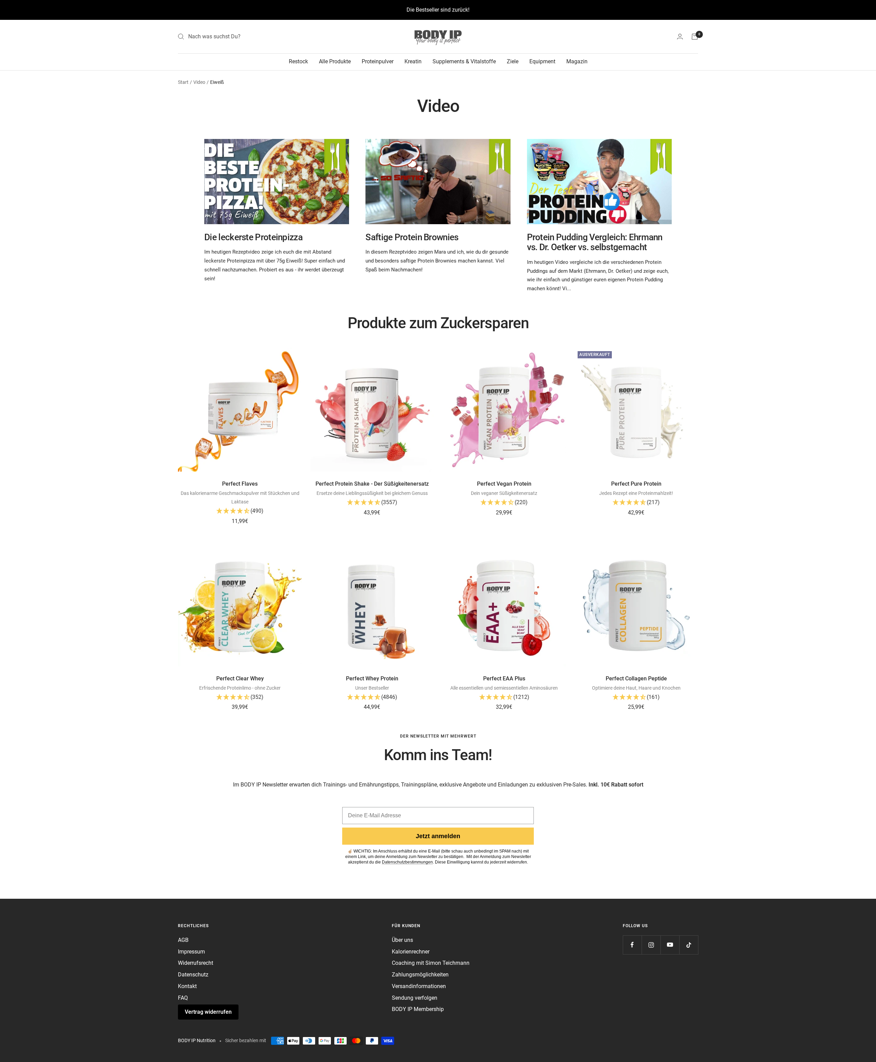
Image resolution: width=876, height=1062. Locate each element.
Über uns (402, 940)
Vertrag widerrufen (208, 1012)
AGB (183, 940)
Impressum (191, 951)
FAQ (183, 998)
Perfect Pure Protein (636, 484)
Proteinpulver (378, 61)
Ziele (512, 61)
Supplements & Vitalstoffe (464, 61)
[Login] (680, 36)
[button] (240, 511)
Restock (298, 61)
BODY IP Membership (418, 1009)
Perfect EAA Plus (504, 678)
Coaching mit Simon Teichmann (430, 963)
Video (199, 82)
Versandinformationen (419, 986)
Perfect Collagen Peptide (636, 678)
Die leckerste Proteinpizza (253, 237)
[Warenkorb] (694, 37)
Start (183, 82)
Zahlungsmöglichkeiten (420, 974)
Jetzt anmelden (438, 836)
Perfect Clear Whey (240, 678)
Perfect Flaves (240, 484)
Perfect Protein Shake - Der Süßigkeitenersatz (372, 484)
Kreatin (413, 61)
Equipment (542, 61)
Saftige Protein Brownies (411, 237)
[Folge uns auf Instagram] (651, 944)
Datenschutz (193, 974)
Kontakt (187, 986)
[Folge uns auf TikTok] (688, 944)
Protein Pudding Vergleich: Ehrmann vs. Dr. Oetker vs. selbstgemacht (594, 242)
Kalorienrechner (410, 951)
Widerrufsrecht (195, 963)
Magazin (577, 61)
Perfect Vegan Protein (504, 484)
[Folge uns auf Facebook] (632, 944)
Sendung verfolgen (414, 998)
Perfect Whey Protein (372, 678)
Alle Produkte (335, 61)
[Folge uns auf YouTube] (669, 944)
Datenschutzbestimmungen (407, 862)
